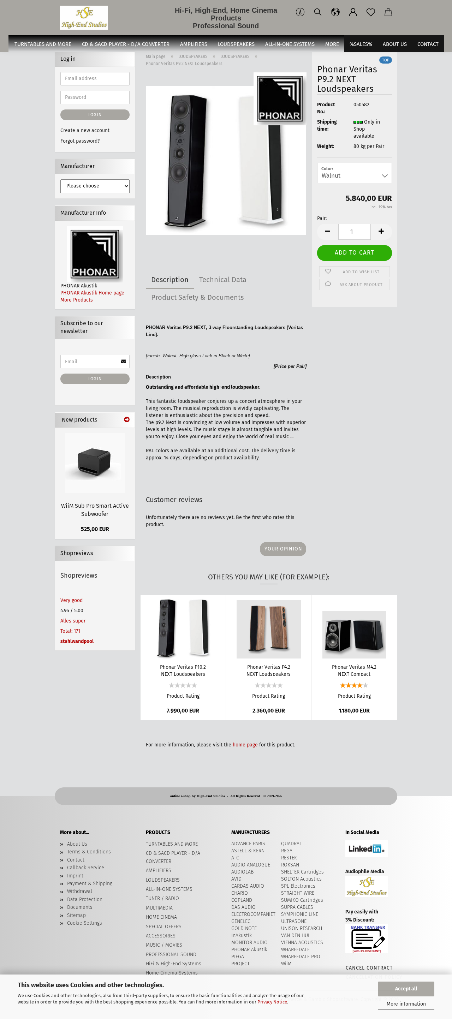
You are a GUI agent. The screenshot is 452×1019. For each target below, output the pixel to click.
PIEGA (237, 957)
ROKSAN (290, 865)
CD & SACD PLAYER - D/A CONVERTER (126, 44)
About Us (395, 44)
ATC (235, 858)
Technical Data (222, 279)
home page (245, 745)
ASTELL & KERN (247, 851)
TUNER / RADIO (162, 898)
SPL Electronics (298, 886)
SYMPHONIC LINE (299, 914)
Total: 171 (70, 631)
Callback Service (85, 868)
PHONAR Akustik (249, 950)
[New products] (127, 420)
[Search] (318, 12)
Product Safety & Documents (197, 297)
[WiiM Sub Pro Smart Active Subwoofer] (95, 463)
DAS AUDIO (243, 907)
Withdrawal (79, 891)
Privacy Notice (272, 1002)
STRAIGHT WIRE (297, 893)
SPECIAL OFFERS (164, 927)
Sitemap (76, 915)
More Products (76, 300)
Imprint (75, 876)
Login (95, 114)
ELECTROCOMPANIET (253, 914)
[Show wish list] (371, 12)
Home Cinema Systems (172, 973)
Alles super (72, 621)
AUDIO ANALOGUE (250, 865)
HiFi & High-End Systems (173, 964)
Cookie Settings (84, 923)
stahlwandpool (77, 641)
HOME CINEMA (161, 917)
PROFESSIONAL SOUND (171, 955)
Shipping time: (327, 125)
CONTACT (428, 44)
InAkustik (241, 935)
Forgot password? (80, 141)
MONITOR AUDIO (249, 943)
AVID (236, 879)
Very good (71, 600)
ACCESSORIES (161, 936)
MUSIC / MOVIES (164, 945)
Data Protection (84, 899)
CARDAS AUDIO (247, 886)
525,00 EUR (95, 529)
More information (406, 1004)
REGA (286, 851)
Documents (80, 907)
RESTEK (289, 858)
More (332, 44)
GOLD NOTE (244, 928)
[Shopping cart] (388, 12)
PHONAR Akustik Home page (92, 293)
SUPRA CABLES (297, 907)
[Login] (353, 12)
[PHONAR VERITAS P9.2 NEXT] (226, 160)
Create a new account (84, 130)
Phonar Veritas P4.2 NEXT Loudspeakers (268, 670)
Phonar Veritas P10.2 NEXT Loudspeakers (183, 670)
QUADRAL (291, 844)
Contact (75, 860)
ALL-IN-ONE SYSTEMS (290, 44)
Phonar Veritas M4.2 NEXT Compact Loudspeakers (354, 670)
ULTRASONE (294, 921)
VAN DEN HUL (295, 935)
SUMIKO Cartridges (302, 900)
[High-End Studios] (86, 17)
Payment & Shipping (89, 884)
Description (170, 279)
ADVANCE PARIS (248, 844)
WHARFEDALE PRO (300, 957)
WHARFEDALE (295, 950)
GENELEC (240, 921)
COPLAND (241, 900)
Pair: (322, 218)
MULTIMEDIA (159, 908)
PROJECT (240, 964)
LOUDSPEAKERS (236, 44)
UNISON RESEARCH (301, 928)
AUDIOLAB (242, 872)
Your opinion (283, 549)
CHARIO (239, 893)
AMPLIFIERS (193, 44)
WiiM (286, 964)
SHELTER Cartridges (302, 872)
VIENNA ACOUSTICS (302, 943)
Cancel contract (369, 968)
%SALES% (361, 44)
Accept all (406, 989)
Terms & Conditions (89, 852)
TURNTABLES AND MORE (42, 44)
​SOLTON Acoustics (301, 879)
